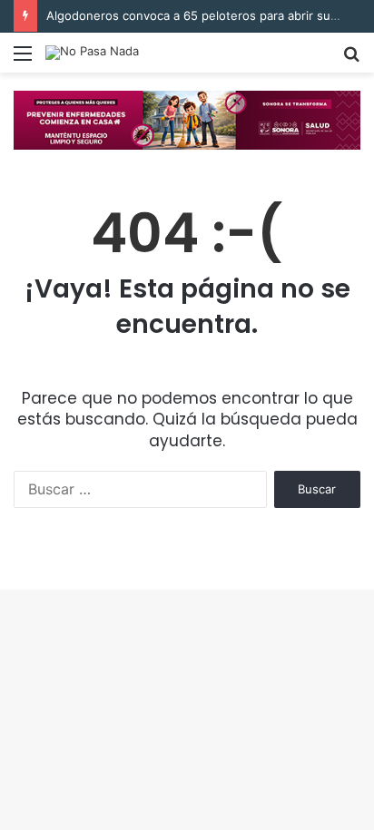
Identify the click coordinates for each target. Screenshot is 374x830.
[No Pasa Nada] (92, 52)
